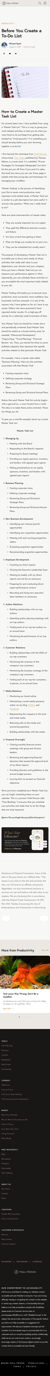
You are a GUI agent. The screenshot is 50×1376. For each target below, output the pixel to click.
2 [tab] (23, 1017)
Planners (5, 1050)
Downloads (6, 1168)
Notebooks (6, 1060)
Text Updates (7, 1173)
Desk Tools (6, 1064)
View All (44, 950)
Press (4, 1198)
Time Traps (19, 157)
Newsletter (6, 1159)
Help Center (7, 1239)
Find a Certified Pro (10, 1219)
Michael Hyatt (15, 43)
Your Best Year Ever (10, 1129)
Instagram (22, 1262)
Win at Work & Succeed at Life (15, 1120)
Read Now (7, 1008)
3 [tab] (27, 1017)
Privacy (31, 1366)
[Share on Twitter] (9, 53)
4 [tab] (30, 1017)
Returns (5, 1234)
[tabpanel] (25, 984)
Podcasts (5, 1163)
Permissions (36, 1363)
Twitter (31, 704)
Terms (17, 1366)
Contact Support (9, 1244)
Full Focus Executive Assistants (15, 1099)
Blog (3, 1154)
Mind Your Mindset (10, 1115)
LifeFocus (5, 1085)
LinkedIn (37, 1262)
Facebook (14, 708)
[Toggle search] (39, 3)
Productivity (8, 23)
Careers (5, 1193)
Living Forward (8, 1134)
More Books (6, 1138)
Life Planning (7, 1046)
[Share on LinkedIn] (15, 53)
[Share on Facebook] (4, 53)
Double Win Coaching (11, 1214)
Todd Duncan (40, 153)
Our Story (6, 1189)
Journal (5, 1055)
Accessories (6, 1069)
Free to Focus (7, 1090)
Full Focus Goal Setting (12, 1094)
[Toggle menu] (44, 3)
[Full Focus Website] (25, 1272)
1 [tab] (19, 1017)
